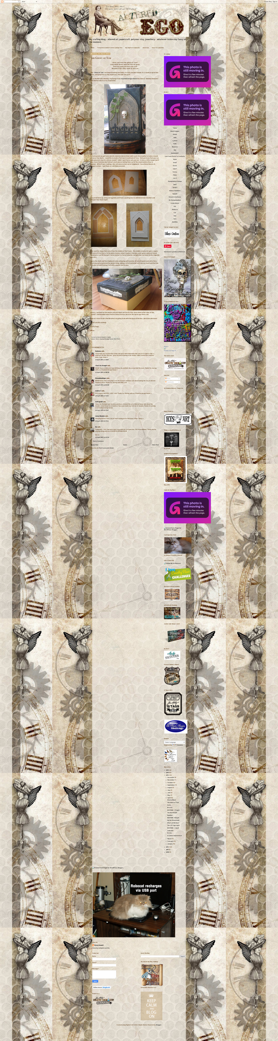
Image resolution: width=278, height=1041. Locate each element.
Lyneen (174, 140)
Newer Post (94, 445)
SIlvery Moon (171, 800)
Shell (174, 184)
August (169, 787)
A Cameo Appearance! (174, 835)
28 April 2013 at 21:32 (102, 421)
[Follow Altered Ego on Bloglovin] (101, 988)
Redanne (98, 351)
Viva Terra (117, 339)
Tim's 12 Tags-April (173, 825)
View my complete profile (101, 948)
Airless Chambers (174, 190)
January (170, 844)
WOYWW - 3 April (173, 828)
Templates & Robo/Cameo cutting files (109, 47)
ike (96, 427)
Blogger (158, 1025)
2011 (167, 849)
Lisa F (175, 169)
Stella (169, 805)
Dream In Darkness (175, 197)
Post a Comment (98, 441)
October (170, 782)
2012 (167, 847)
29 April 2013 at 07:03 (102, 437)
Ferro (97, 339)
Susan (175, 159)
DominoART (175, 153)
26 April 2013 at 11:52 (101, 410)
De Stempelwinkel (175, 200)
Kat (175, 206)
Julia (174, 137)
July (169, 790)
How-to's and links (158, 47)
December (171, 777)
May (168, 795)
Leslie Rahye (175, 203)
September (171, 785)
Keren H (166, 346)
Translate (180, 745)
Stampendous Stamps (175, 181)
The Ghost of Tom (173, 802)
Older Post (155, 445)
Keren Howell (102, 337)
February (170, 841)
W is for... (170, 807)
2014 (167, 772)
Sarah (175, 162)
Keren (175, 165)
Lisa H (175, 178)
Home (92, 47)
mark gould (99, 401)
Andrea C (98, 391)
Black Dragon (174, 131)
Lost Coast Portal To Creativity (175, 156)
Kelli (174, 143)
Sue (175, 150)
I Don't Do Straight (101, 365)
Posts (168, 378)
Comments (170, 382)
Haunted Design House (129, 78)
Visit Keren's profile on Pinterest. (174, 252)
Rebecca (175, 209)
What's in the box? (173, 823)
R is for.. (169, 833)
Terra (175, 128)
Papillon (169, 815)
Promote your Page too (170, 350)
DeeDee (175, 222)
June (169, 792)
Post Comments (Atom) (106, 448)
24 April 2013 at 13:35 (102, 396)
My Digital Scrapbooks (132, 47)
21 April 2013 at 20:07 (102, 360)
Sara (175, 219)
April (169, 798)
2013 (167, 775)
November (171, 780)
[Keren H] (165, 349)
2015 (167, 770)
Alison (175, 134)
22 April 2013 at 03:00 (102, 385)
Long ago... (170, 830)
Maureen (175, 147)
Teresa (175, 172)
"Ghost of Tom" (98, 72)
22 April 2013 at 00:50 (102, 372)
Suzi (175, 216)
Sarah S (175, 187)
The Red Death (172, 812)
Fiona (175, 175)
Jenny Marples (100, 416)
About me (146, 47)
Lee (175, 212)
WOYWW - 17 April (173, 810)
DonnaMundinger (100, 378)
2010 (167, 852)
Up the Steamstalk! (173, 820)
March (169, 839)
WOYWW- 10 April (173, 818)
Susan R (174, 194)
